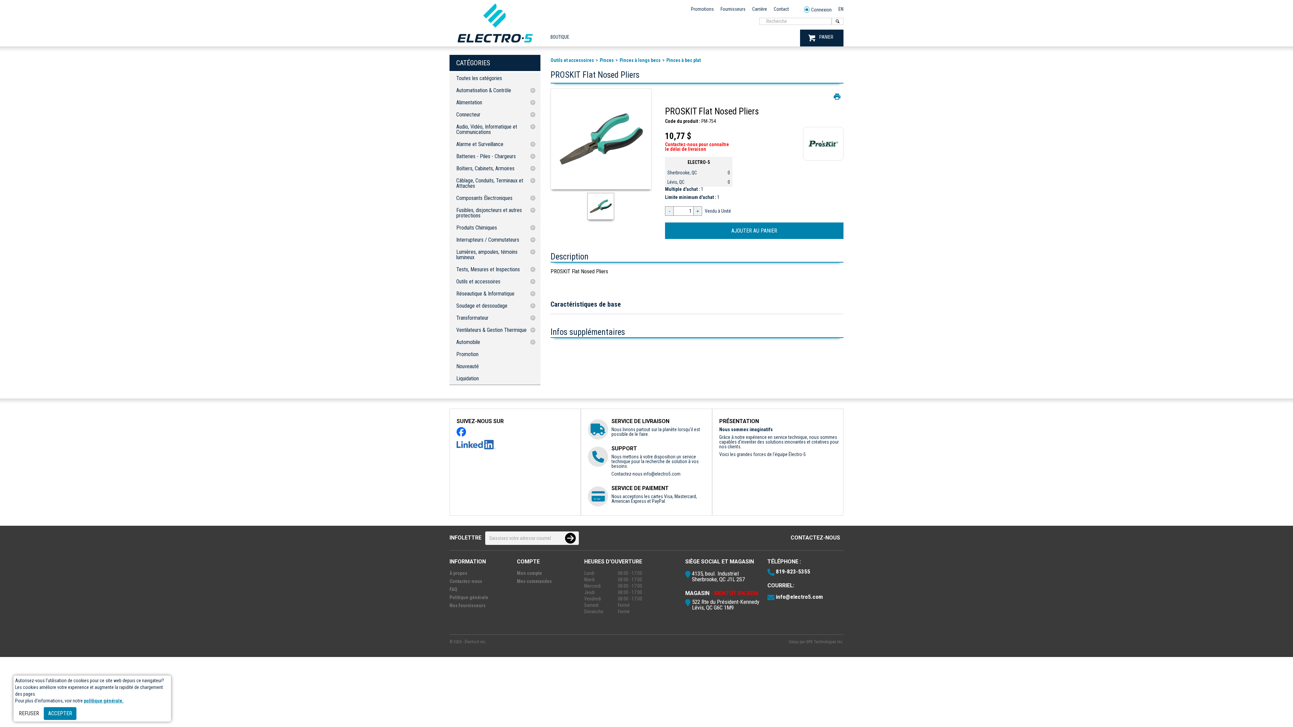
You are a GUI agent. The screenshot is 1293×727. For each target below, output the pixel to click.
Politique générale (469, 597)
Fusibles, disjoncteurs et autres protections (489, 213)
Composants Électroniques (484, 198)
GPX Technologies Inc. (824, 641)
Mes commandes (534, 581)
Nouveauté (467, 366)
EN (840, 9)
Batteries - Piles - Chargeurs (486, 156)
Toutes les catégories (479, 78)
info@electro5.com (662, 474)
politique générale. (104, 700)
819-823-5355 (793, 571)
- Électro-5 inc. (474, 641)
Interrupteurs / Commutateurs (487, 240)
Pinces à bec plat (683, 60)
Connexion (821, 9)
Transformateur (472, 318)
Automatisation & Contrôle (483, 90)
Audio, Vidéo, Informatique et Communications (486, 129)
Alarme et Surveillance (479, 144)
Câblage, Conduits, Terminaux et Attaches (489, 183)
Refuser (29, 713)
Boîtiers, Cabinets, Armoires (485, 168)
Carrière (759, 9)
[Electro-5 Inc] (495, 44)
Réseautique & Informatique (485, 293)
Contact (781, 9)
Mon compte (529, 573)
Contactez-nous (815, 537)
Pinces (607, 60)
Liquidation (467, 378)
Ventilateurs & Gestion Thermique (491, 330)
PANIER (826, 37)
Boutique (560, 37)
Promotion (467, 354)
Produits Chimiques (476, 227)
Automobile (468, 342)
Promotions (702, 9)
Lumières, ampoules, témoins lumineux (487, 255)
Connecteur (468, 114)
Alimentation (469, 102)
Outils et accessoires (478, 281)
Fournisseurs (733, 9)
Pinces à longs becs (640, 60)
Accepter (60, 713)
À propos (458, 573)
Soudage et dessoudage (481, 306)
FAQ (453, 589)
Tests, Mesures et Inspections (488, 269)
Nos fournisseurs (468, 605)
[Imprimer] (837, 96)
